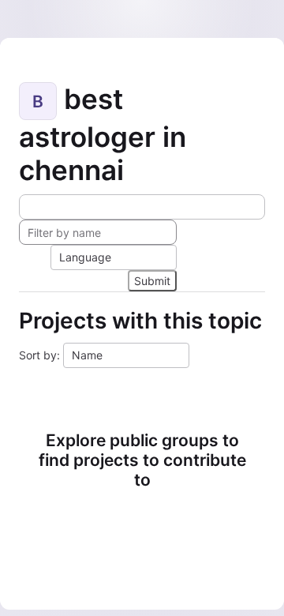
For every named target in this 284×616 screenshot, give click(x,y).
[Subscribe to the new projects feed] (142, 207)
